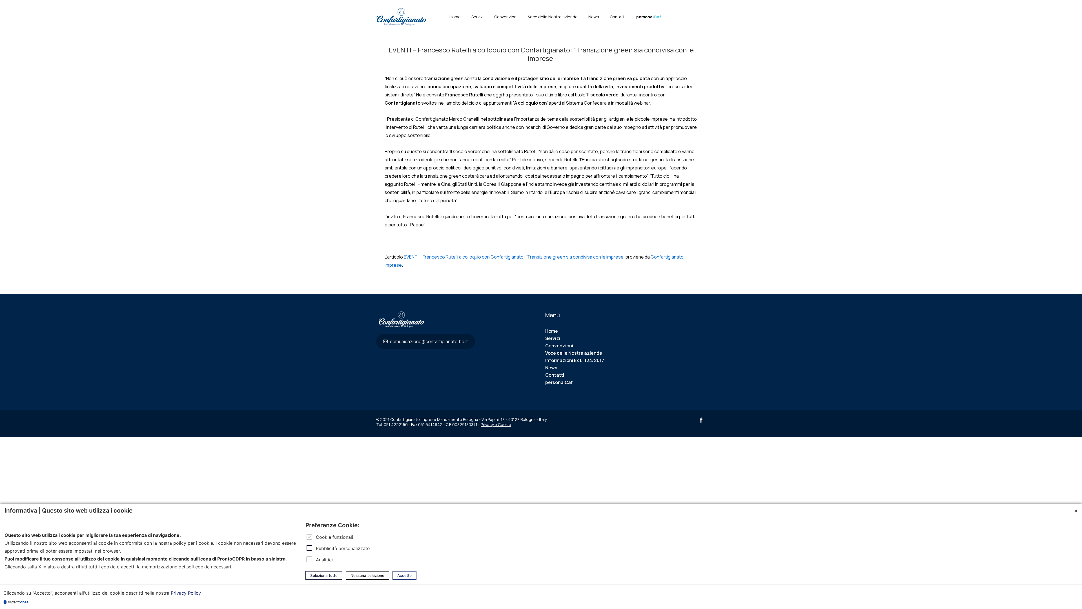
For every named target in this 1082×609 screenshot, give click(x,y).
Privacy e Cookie (496, 424)
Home (455, 16)
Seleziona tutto (324, 575)
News (593, 16)
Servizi (477, 16)
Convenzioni (505, 16)
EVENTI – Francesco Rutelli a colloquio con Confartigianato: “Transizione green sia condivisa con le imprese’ (514, 257)
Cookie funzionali (334, 537)
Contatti (618, 16)
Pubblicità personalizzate (343, 548)
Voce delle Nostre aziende (553, 16)
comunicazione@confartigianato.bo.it (428, 341)
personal (648, 16)
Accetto (404, 575)
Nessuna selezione (367, 575)
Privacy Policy (186, 593)
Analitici (324, 559)
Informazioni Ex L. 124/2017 (574, 360)
